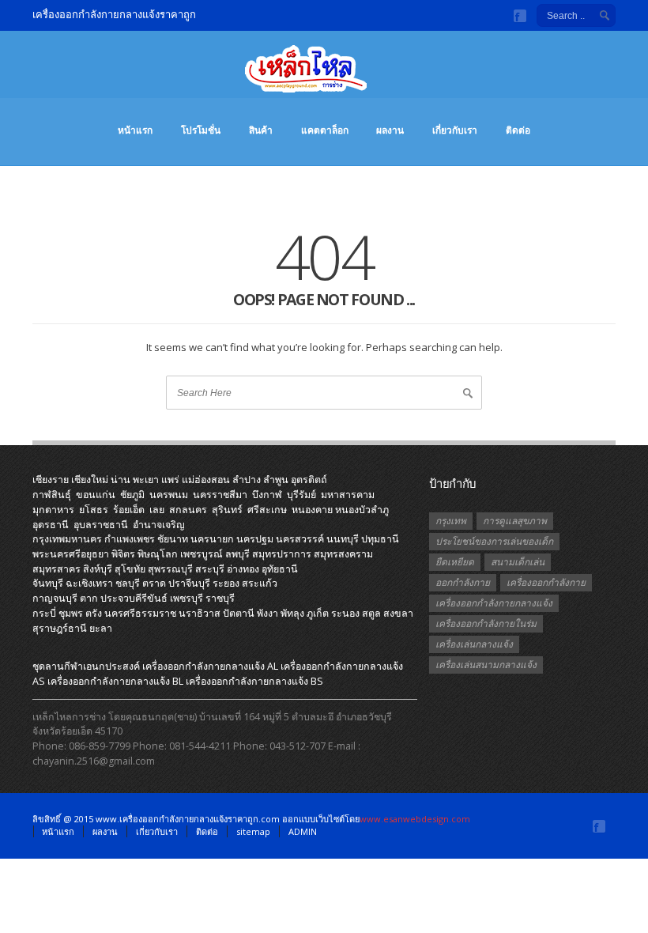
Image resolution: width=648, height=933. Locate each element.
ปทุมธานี (380, 539)
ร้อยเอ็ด (129, 509)
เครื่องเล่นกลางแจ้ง (474, 644)
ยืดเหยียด (454, 561)
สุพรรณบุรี (170, 569)
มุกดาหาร (53, 509)
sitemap (253, 831)
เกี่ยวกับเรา (454, 130)
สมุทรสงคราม (343, 554)
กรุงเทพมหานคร (67, 539)
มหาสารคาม (348, 494)
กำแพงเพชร (129, 539)
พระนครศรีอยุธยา (70, 554)
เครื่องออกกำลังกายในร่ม (486, 623)
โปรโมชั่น (200, 130)
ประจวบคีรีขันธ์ (134, 598)
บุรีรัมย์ (301, 494)
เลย (156, 509)
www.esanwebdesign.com (415, 819)
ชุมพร (70, 613)
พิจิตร (123, 554)
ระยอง (226, 583)
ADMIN (302, 831)
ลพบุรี (237, 554)
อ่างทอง (243, 569)
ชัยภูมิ (132, 494)
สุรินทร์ (227, 509)
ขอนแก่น (95, 494)
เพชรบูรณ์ (201, 554)
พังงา (267, 613)
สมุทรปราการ (281, 554)
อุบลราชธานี (100, 524)
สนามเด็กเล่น (517, 561)
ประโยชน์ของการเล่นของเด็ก (494, 541)
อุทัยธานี (280, 569)
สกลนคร (188, 509)
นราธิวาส (199, 613)
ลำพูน (275, 479)
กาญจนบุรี (54, 598)
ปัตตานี (238, 613)
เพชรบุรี (186, 598)
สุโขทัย (130, 569)
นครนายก (212, 539)
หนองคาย (312, 509)
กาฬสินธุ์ (51, 494)
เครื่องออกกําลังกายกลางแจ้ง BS (254, 681)
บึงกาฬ (267, 494)
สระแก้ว (259, 583)
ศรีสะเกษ (267, 509)
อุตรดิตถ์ (309, 479)
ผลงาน (390, 130)
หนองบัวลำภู (362, 509)
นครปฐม (254, 539)
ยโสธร (93, 509)
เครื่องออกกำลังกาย (546, 582)
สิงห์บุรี (97, 569)
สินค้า (261, 130)
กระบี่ (44, 613)
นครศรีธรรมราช (140, 613)
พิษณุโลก (158, 554)
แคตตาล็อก (324, 130)
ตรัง (93, 613)
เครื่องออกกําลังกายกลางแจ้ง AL (210, 666)
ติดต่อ (518, 130)
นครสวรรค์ (300, 539)
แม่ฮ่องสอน (206, 479)
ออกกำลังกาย (462, 582)
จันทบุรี (47, 583)
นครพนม (168, 494)
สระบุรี (209, 569)
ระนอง (345, 613)
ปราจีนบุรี (189, 583)
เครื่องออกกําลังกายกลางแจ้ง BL (115, 681)
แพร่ (170, 479)
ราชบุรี (220, 598)
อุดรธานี (50, 524)
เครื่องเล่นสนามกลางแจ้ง (486, 664)
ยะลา (100, 628)
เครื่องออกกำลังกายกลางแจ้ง (493, 603)
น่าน (120, 479)
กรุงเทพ (450, 520)
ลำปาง (246, 479)
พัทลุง (292, 613)
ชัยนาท (172, 539)
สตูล (371, 613)
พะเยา (146, 479)
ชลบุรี (127, 583)
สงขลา (398, 613)
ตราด (154, 583)
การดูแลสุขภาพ (515, 520)
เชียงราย (50, 479)
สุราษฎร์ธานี (59, 628)
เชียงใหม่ (89, 479)
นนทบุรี (342, 539)
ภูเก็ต (318, 613)
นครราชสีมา (220, 494)
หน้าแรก (135, 130)
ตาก (89, 598)
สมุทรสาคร (56, 569)
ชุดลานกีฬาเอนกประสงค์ (86, 666)
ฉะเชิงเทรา (89, 583)
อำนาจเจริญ (159, 524)
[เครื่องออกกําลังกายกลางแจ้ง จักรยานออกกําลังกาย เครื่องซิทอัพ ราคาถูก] (324, 76)
